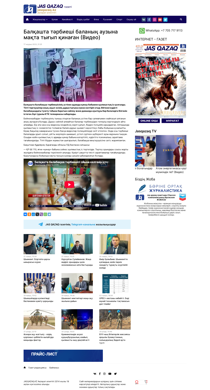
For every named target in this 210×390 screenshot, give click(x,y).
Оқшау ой (131, 19)
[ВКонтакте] (25, 214)
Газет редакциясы (37, 367)
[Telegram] (49, 214)
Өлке (96, 19)
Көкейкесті (67, 19)
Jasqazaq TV (145, 131)
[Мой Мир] (33, 214)
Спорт (119, 19)
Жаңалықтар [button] (39, 19)
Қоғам (55, 19)
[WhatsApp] (45, 214)
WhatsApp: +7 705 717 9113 (163, 30)
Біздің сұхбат (83, 19)
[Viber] (41, 214)
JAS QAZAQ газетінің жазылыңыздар (80, 224)
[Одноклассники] (29, 214)
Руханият (107, 19)
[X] (37, 214)
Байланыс (54, 367)
